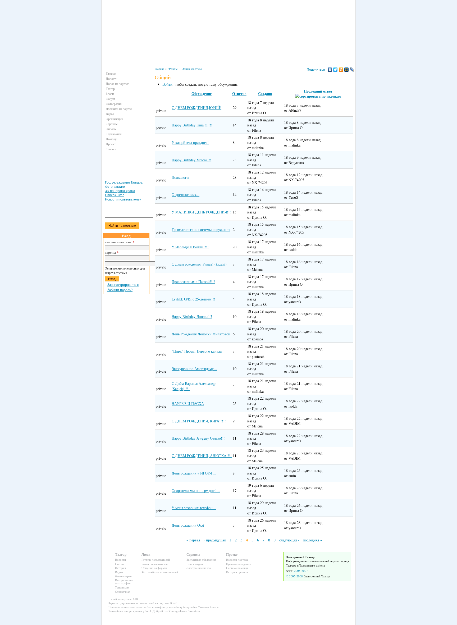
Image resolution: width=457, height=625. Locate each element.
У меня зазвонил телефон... (194, 507)
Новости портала (237, 560)
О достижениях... (185, 194)
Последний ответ (318, 91)
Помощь (111, 139)
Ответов (239, 93)
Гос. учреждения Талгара (124, 182)
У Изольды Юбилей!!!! (190, 246)
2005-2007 (301, 571)
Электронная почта (198, 568)
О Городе (342, 51)
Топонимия (122, 587)
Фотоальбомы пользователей (159, 572)
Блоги (110, 94)
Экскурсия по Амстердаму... (194, 368)
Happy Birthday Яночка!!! (192, 316)
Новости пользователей (123, 199)
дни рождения (133, 611)
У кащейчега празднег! (190, 142)
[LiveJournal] (352, 69)
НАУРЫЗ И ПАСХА (188, 403)
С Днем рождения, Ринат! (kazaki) (199, 264)
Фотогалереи (123, 576)
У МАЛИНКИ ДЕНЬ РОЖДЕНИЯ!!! (201, 212)
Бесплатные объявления (201, 560)
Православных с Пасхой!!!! (193, 281)
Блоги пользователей (154, 564)
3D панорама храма (120, 191)
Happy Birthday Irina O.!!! (192, 124)
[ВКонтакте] (330, 69)
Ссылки (111, 149)
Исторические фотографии (124, 581)
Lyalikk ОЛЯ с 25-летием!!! (193, 299)
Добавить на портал (119, 109)
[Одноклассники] (341, 69)
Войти (167, 84)
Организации (114, 119)
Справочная (114, 134)
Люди (145, 554)
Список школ (114, 195)
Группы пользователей (155, 560)
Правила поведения (238, 564)
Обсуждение (201, 93)
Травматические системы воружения (201, 229)
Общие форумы (192, 69)
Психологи (180, 177)
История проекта (237, 572)
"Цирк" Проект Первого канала (197, 351)
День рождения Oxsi (188, 525)
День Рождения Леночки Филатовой (201, 333)
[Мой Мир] (346, 69)
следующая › (289, 540)
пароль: (111, 252)
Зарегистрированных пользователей (131, 603)
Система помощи (237, 568)
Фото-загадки (115, 187)
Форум (172, 69)
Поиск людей (194, 564)
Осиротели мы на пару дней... (196, 490)
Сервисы (111, 124)
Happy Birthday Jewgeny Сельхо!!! (198, 438)
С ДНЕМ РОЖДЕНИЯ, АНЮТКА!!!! (202, 455)
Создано (265, 93)
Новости (111, 78)
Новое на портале (117, 83)
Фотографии (114, 104)
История (120, 568)
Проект (111, 144)
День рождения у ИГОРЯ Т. (194, 473)
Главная (159, 69)
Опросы (111, 129)
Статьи (119, 564)
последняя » (312, 540)
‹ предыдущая (215, 540)
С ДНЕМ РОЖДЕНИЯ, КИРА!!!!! (199, 420)
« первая (193, 540)
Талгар (110, 88)
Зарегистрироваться (123, 284)
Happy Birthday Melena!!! (191, 159)
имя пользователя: (119, 242)
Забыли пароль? (119, 289)
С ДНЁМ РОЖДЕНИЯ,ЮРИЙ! (196, 107)
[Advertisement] (127, 167)
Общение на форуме (154, 568)
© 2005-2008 (294, 576)
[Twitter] (335, 69)
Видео (110, 114)
